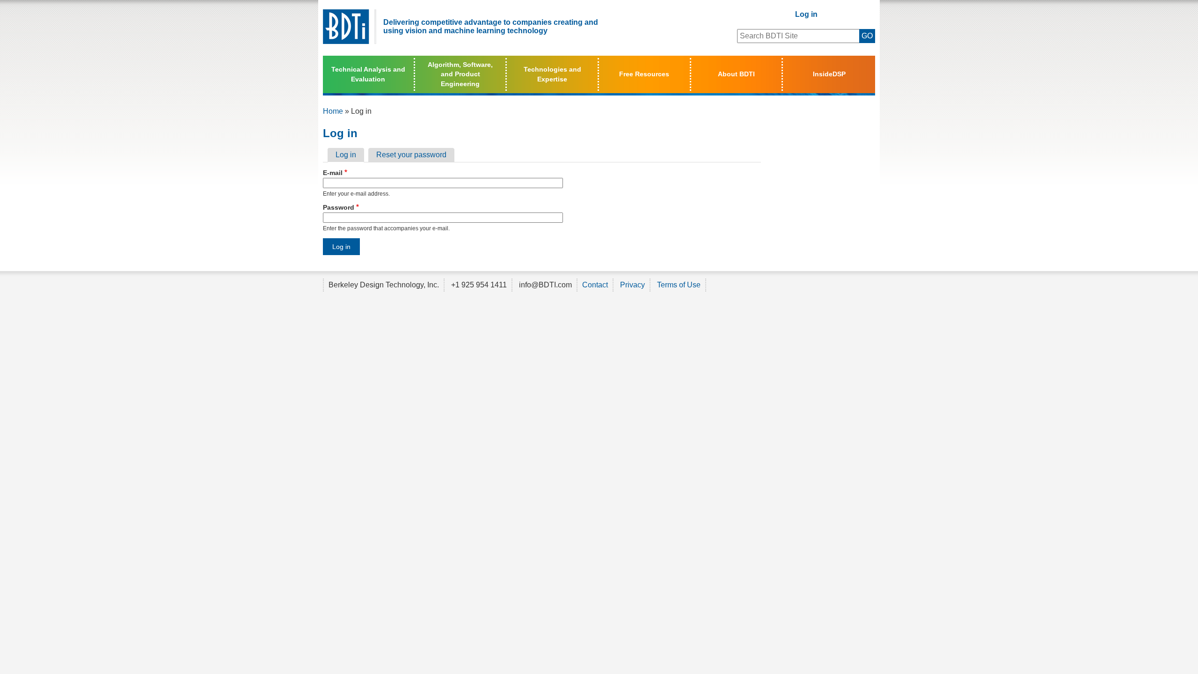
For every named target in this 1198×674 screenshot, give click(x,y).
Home (333, 111)
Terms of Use (679, 285)
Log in (806, 14)
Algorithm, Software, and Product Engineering (460, 74)
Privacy (632, 285)
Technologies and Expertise (552, 74)
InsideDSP (829, 74)
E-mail (333, 172)
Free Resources (644, 74)
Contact (595, 285)
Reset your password (411, 155)
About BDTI (736, 74)
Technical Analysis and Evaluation (368, 74)
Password (338, 207)
